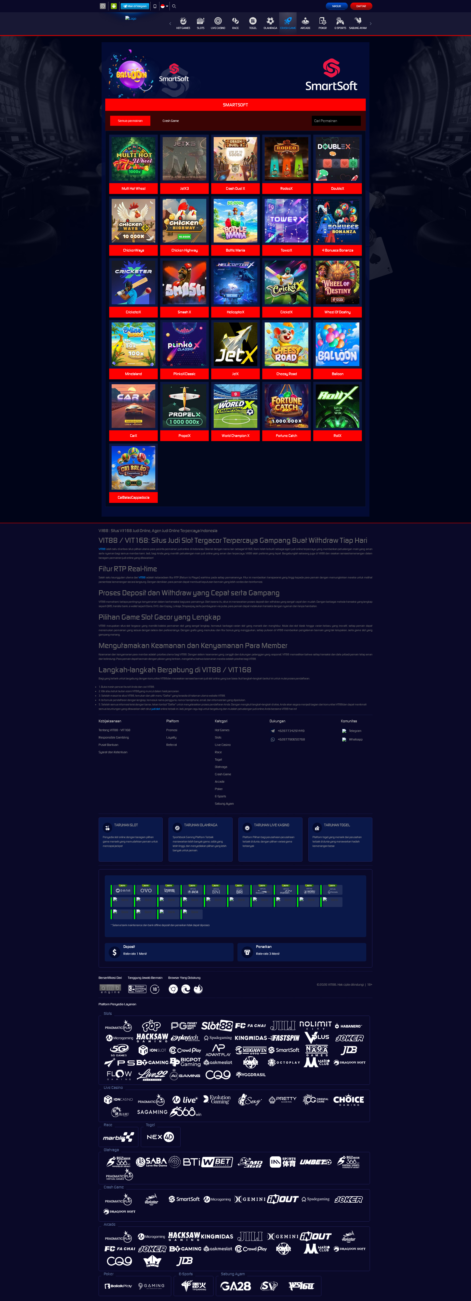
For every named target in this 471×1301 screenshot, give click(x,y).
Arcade (305, 28)
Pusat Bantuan (108, 745)
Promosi (171, 730)
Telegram (355, 731)
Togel (253, 28)
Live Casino (218, 28)
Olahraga (270, 28)
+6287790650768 (291, 739)
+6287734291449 (291, 731)
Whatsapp (356, 739)
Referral (171, 745)
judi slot (156, 709)
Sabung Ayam (357, 28)
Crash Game (288, 28)
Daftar (361, 6)
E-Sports (340, 28)
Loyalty (171, 737)
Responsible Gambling (114, 737)
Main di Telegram (137, 6)
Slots (200, 28)
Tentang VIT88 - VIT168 (114, 730)
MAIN (136, 159)
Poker (323, 28)
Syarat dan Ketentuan (113, 752)
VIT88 (102, 549)
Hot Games (183, 28)
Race (235, 28)
